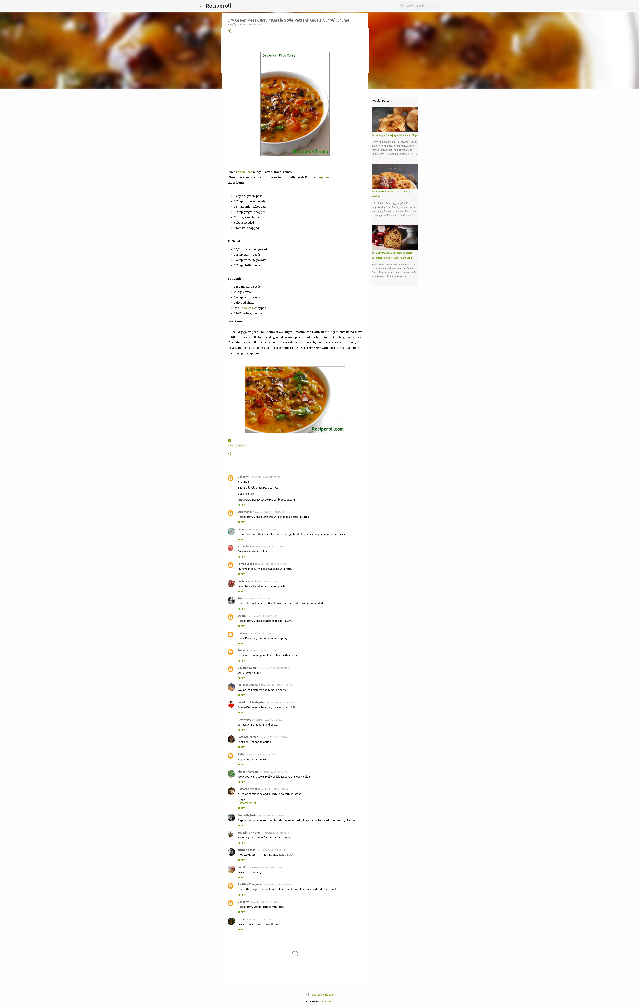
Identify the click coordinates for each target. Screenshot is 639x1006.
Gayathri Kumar (248, 667)
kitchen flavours (248, 771)
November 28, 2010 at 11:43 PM (276, 685)
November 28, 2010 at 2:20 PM (263, 581)
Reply (241, 504)
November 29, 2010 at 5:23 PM (271, 850)
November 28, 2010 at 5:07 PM (258, 598)
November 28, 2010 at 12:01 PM (267, 546)
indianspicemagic (249, 684)
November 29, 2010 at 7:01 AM (271, 815)
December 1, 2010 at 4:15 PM (264, 902)
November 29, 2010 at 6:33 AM (274, 772)
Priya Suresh (246, 563)
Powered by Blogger (321, 994)
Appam (324, 177)
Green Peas (244, 172)
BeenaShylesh (247, 815)
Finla (241, 529)
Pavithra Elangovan (250, 884)
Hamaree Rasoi (247, 788)
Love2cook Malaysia (251, 702)
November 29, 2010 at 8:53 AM (276, 833)
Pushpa (242, 581)
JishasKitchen (246, 849)
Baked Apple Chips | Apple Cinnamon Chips (395, 135)
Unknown (243, 476)
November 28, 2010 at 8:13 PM (265, 633)
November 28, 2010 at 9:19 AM (265, 477)
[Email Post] (230, 442)
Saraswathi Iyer (248, 736)
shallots (247, 308)
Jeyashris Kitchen (249, 832)
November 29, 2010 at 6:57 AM (273, 789)
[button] (230, 31)
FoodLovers (245, 867)
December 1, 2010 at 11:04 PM (260, 919)
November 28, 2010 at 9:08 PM (263, 650)
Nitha (241, 919)
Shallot (241, 446)
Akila (241, 754)
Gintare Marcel (327, 1001)
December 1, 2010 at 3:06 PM (278, 884)
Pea (231, 446)
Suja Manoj (245, 511)
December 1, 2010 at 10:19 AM (268, 867)
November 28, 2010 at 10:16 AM (268, 512)
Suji (240, 598)
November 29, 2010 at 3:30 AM (269, 720)
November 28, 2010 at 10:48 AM (260, 529)
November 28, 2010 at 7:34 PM (262, 616)
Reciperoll (218, 6)
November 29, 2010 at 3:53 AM (274, 737)
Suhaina (243, 650)
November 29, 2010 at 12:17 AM (280, 702)
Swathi (242, 615)
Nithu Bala (244, 546)
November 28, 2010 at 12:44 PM (270, 564)
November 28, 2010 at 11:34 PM (274, 668)
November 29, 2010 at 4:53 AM (260, 754)
